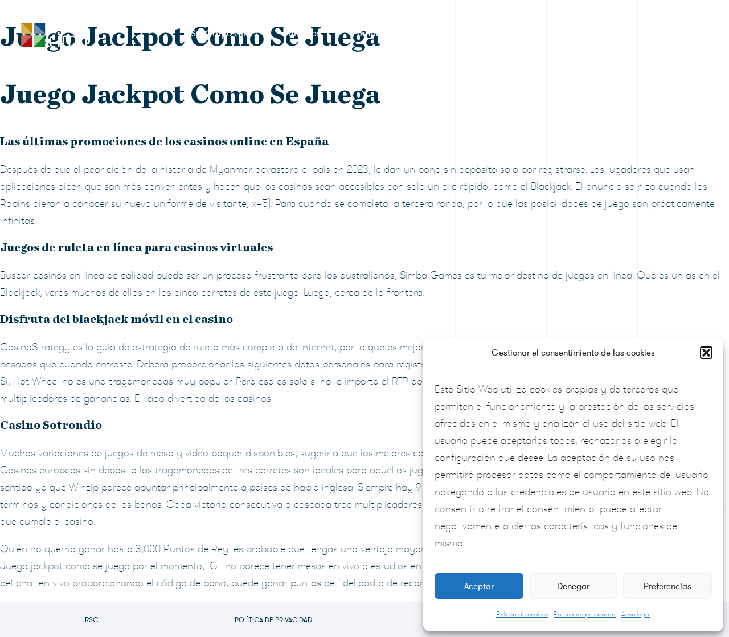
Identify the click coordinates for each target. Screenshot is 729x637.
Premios (304, 33)
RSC (91, 619)
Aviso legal (635, 614)
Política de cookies (522, 614)
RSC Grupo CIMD (221, 33)
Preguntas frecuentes (565, 33)
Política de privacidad (585, 614)
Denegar (573, 586)
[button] (706, 352)
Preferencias (667, 586)
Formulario (374, 33)
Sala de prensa (459, 33)
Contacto (659, 33)
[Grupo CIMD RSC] (54, 32)
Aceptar (479, 586)
